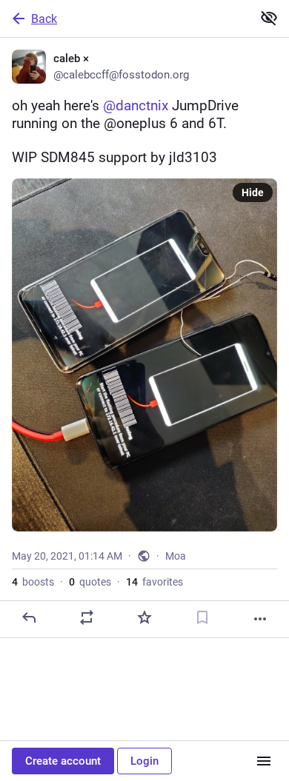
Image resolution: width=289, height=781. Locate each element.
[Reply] (29, 617)
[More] (260, 619)
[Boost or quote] (87, 617)
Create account (63, 761)
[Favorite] (144, 617)
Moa (175, 556)
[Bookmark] (202, 617)
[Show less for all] (269, 18)
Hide (253, 192)
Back (44, 19)
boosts (33, 582)
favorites (154, 582)
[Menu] (263, 761)
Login (144, 761)
